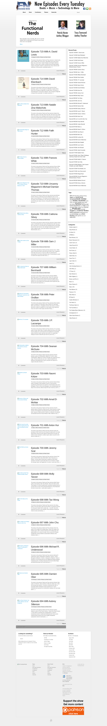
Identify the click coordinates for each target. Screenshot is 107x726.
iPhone (78, 205)
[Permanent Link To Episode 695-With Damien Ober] (24, 578)
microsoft (72, 207)
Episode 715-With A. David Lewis (76, 52)
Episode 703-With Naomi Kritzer (76, 85)
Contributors (38, 12)
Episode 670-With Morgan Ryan (76, 173)
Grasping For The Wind (48, 639)
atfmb (74, 197)
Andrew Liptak (72, 227)
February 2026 (72, 648)
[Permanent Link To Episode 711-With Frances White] (24, 162)
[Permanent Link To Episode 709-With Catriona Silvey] (24, 218)
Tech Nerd (71, 302)
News (82, 207)
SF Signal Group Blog (48, 646)
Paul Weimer (72, 289)
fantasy (78, 204)
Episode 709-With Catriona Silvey (77, 69)
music (76, 207)
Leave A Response (60, 70)
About (24, 12)
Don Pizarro (72, 250)
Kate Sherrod (72, 273)
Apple (71, 197)
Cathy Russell (72, 245)
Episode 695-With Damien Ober (76, 106)
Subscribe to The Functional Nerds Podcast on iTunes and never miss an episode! (67, 678)
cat (73, 202)
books (71, 200)
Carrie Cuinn (72, 242)
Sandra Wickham (73, 299)
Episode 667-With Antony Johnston (77, 183)
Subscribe (53, 12)
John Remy (71, 268)
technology (75, 214)
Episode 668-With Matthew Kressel (77, 180)
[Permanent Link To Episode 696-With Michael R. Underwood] (24, 551)
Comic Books (72, 247)
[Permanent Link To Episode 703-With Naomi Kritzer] (24, 378)
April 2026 (71, 644)
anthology (85, 195)
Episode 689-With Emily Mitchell (76, 121)
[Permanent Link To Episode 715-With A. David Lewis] (24, 56)
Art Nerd (71, 232)
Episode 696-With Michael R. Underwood (78, 103)
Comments (23, 70)
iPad (75, 205)
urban (79, 214)
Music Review (72, 284)
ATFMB (71, 234)
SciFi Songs (46, 644)
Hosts (30, 12)
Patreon (46, 12)
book (77, 197)
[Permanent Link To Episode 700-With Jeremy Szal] (24, 452)
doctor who (84, 202)
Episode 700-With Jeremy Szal (76, 93)
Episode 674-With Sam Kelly (75, 162)
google (87, 204)
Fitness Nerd (72, 253)
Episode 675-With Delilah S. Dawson (77, 159)
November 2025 (72, 653)
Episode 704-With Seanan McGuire (77, 82)
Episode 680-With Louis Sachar (76, 145)
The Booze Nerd (73, 305)
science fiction (83, 211)
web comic (84, 215)
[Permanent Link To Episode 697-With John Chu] (24, 527)
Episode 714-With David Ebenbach (77, 55)
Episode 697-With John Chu (45, 522)
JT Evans (71, 271)
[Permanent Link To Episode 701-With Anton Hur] (24, 429)
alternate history (75, 195)
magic (84, 205)
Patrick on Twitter (47, 643)
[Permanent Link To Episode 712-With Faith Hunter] (24, 135)
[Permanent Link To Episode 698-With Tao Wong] (24, 504)
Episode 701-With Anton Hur (45, 425)
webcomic (73, 217)
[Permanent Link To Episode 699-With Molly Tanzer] (24, 478)
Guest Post (71, 258)
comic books (77, 202)
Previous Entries (22, 626)
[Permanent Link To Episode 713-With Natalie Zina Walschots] (24, 109)
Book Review (72, 237)
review (72, 211)
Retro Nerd (71, 294)
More (21, 44)
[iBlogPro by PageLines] (50, 721)
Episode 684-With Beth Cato (75, 134)
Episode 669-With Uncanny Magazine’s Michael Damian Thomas (78, 177)
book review (81, 199)
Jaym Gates (72, 260)
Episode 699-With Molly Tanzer (76, 95)
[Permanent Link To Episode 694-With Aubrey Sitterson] (24, 605)
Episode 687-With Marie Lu (75, 126)
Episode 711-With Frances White (76, 63)
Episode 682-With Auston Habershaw (77, 139)
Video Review (72, 318)
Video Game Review (74, 315)
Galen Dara (71, 255)
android (81, 195)
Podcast (41, 57)
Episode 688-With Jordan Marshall (77, 124)
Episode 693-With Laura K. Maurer (77, 111)
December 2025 (72, 651)
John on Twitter (47, 641)
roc (76, 211)
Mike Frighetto (72, 276)
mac (81, 205)
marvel (87, 205)
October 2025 (71, 655)
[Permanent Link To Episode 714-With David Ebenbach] (24, 83)
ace (71, 195)
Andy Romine (72, 229)
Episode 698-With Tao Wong (45, 499)
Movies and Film (73, 279)
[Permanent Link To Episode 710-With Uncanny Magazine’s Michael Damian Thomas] (24, 188)
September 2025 (72, 656)
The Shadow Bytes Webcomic (76, 310)
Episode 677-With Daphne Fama (76, 152)
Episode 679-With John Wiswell (76, 147)
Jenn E (71, 263)
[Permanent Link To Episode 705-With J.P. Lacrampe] (24, 325)
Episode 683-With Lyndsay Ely (76, 137)
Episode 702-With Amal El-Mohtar (77, 87)
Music (70, 281)
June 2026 (71, 641)
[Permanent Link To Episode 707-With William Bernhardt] (24, 271)
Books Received (73, 240)
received (83, 209)
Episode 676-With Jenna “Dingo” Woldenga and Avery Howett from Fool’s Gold (79, 156)
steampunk (83, 212)
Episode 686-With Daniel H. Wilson (77, 129)
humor (71, 205)
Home (18, 12)
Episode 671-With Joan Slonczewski (77, 171)
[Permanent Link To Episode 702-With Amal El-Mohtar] (24, 404)
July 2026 (71, 639)
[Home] (22, 664)
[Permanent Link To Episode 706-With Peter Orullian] (24, 299)
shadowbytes (76, 212)
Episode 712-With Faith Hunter (76, 60)
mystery (79, 207)
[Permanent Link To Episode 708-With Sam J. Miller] (24, 246)
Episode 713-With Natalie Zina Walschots (78, 57)
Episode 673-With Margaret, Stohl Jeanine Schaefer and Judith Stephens (78, 165)
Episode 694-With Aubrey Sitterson (77, 108)
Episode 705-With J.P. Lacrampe (76, 80)
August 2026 (71, 637)
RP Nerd (71, 297)
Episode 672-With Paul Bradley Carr (77, 168)
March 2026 (71, 646)
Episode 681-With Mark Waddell (76, 142)
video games (78, 215)
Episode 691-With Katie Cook (76, 116)
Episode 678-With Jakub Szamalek (77, 150)
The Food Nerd (72, 307)
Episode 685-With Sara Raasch (76, 132)
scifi (71, 212)
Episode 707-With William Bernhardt (77, 74)
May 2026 (71, 643)
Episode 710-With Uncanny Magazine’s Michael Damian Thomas (45, 186)
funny (83, 204)
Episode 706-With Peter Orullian (76, 77)
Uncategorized (72, 312)
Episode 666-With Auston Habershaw (77, 185)
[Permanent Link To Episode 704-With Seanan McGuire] (24, 350)
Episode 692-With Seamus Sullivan (77, 113)
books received (79, 200)
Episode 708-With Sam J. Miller (76, 72)
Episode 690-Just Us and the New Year (78, 119)
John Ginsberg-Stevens (74, 266)
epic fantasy (72, 204)
